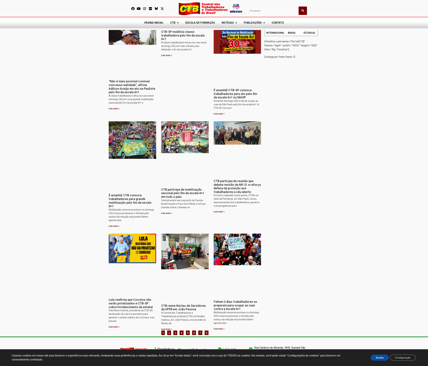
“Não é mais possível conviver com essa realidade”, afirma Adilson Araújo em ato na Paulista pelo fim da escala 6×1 (132, 86)
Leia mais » (114, 108)
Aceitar (380, 357)
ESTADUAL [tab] (309, 32)
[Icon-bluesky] (156, 8)
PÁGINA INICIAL (154, 22)
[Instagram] (144, 8)
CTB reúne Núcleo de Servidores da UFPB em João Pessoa (183, 307)
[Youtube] (138, 8)
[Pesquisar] (303, 11)
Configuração (403, 357)
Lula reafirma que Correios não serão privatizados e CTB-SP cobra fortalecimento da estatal (131, 303)
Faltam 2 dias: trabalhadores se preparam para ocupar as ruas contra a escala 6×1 (235, 305)
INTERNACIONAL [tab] (275, 32)
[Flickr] (150, 8)
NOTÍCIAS (228, 22)
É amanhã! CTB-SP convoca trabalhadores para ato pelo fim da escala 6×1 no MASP (235, 93)
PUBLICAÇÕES (253, 22)
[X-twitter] (162, 8)
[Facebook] (133, 8)
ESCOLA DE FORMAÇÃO (200, 22)
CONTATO (278, 22)
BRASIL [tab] (292, 32)
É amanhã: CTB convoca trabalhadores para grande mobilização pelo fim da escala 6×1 (130, 200)
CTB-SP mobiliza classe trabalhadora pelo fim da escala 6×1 (183, 35)
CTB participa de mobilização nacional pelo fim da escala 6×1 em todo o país (182, 193)
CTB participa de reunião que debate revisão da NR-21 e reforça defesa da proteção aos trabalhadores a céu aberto (237, 186)
